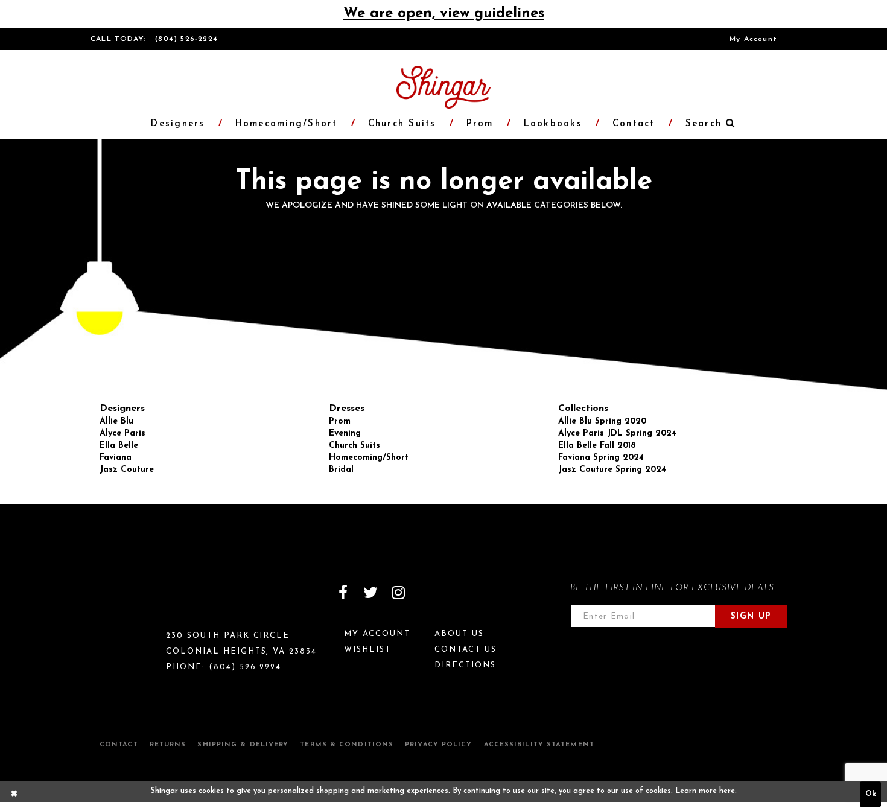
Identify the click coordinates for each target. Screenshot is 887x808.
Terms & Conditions (346, 745)
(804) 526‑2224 (186, 39)
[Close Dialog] (14, 794)
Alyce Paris (122, 433)
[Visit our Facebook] (342, 592)
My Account (753, 39)
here (727, 791)
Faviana (116, 457)
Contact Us (465, 650)
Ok (870, 794)
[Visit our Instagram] (398, 592)
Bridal (341, 469)
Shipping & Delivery (242, 745)
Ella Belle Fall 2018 (597, 445)
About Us (459, 634)
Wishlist (367, 650)
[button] (704, 124)
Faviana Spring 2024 (601, 457)
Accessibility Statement (539, 745)
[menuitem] (753, 39)
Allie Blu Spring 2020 (602, 421)
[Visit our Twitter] (370, 592)
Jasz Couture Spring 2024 (612, 469)
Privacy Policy (438, 745)
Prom (340, 421)
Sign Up (751, 616)
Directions (465, 665)
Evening (345, 433)
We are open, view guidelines (443, 14)
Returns (168, 745)
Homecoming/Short (369, 457)
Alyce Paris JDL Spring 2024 (617, 433)
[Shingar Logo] (142, 600)
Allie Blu (116, 421)
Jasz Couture (127, 469)
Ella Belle (119, 445)
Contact (119, 745)
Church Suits (354, 445)
